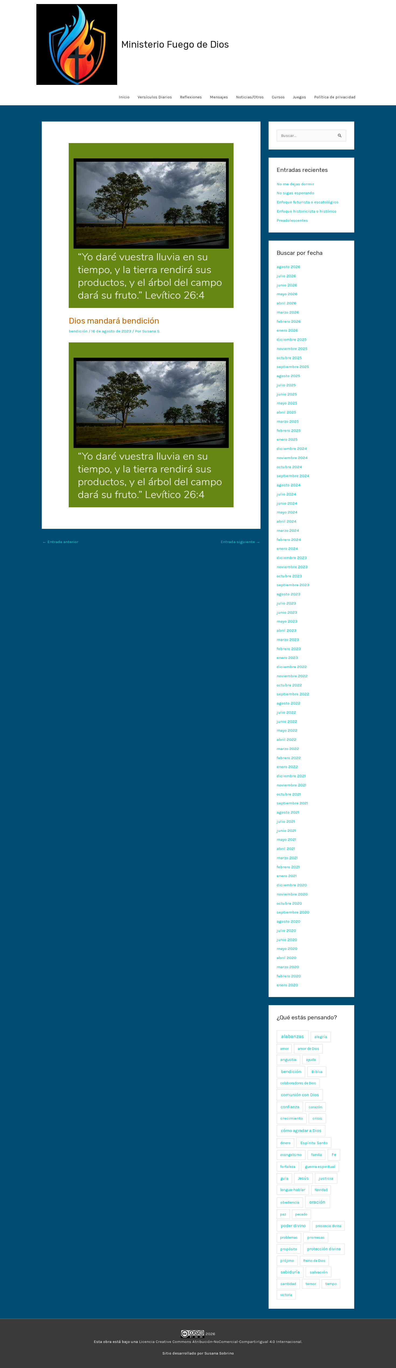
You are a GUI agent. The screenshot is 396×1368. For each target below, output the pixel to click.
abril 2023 (286, 630)
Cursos (278, 97)
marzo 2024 (288, 530)
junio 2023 (287, 612)
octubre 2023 (289, 576)
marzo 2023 (288, 639)
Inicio (124, 97)
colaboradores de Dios (298, 1083)
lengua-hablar (292, 1190)
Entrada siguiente (240, 541)
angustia (288, 1059)
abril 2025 (286, 412)
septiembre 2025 (293, 366)
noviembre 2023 (292, 566)
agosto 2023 (288, 594)
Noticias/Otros (250, 97)
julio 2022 (286, 712)
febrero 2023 (289, 648)
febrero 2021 (288, 866)
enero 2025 (287, 439)
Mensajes (219, 97)
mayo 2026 (287, 293)
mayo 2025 (287, 403)
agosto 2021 (288, 812)
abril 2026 (286, 303)
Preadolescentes (292, 220)
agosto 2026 (288, 266)
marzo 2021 (287, 857)
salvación (319, 1272)
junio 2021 (286, 830)
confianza (290, 1107)
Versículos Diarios (155, 97)
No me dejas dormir (295, 184)
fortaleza (287, 1166)
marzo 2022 (288, 748)
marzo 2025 (288, 421)
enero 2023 (287, 657)
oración (317, 1202)
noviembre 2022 (292, 675)
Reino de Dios (314, 1261)
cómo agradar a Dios (301, 1130)
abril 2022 (286, 739)
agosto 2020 (288, 921)
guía (284, 1178)
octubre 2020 (289, 903)
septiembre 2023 (293, 584)
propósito (288, 1249)
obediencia (289, 1202)
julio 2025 (286, 385)
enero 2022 (287, 766)
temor (310, 1284)
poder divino (293, 1225)
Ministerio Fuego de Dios (175, 44)
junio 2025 (287, 394)
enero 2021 (287, 875)
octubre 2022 (289, 685)
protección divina (324, 1249)
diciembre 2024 (292, 448)
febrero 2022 (289, 757)
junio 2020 (287, 939)
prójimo (287, 1260)
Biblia (316, 1071)
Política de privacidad (335, 97)
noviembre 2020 (292, 894)
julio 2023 (286, 603)
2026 (209, 1333)
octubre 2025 (289, 357)
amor (284, 1049)
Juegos (299, 97)
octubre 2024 (289, 466)
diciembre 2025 (292, 339)
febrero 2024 (289, 539)
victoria (286, 1295)
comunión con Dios (300, 1094)
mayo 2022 (287, 730)
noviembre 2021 (292, 785)
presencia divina (328, 1226)
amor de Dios (308, 1049)
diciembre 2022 (292, 666)
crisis (317, 1118)
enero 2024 (287, 548)
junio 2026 (287, 285)
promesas (316, 1237)
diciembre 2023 (292, 557)
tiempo (331, 1284)
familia (316, 1155)
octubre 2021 (289, 794)
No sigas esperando (295, 192)
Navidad (321, 1190)
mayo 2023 (287, 621)
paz (283, 1214)
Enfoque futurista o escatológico (307, 202)
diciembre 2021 (291, 775)
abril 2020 (286, 957)
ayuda (311, 1059)
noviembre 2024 (292, 457)
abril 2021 (286, 848)
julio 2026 (286, 275)
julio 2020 (286, 930)
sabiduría (290, 1272)
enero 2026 (287, 330)
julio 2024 (286, 494)
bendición (78, 331)
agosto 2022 (288, 703)
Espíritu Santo (314, 1142)
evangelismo (291, 1154)
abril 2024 (286, 521)
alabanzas (292, 1036)
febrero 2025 (289, 430)
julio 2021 (286, 821)
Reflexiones (191, 97)
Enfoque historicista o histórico (306, 211)
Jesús (303, 1178)
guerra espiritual (320, 1166)
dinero (285, 1143)
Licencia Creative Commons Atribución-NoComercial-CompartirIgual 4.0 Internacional (220, 1341)
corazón (315, 1107)
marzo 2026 (288, 312)
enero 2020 (287, 984)
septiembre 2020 (293, 912)
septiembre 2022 (293, 694)
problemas (289, 1237)
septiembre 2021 (292, 803)
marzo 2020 (288, 966)
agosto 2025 (288, 375)
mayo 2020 (287, 948)
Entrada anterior (60, 541)
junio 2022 (287, 721)
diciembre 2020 (292, 885)
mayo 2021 (286, 839)
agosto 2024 (288, 484)
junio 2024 (287, 503)
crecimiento (291, 1118)
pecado (301, 1214)
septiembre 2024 (293, 475)
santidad (288, 1284)
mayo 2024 (287, 512)
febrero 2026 (289, 321)
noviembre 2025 (292, 348)
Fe (334, 1154)
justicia (326, 1178)
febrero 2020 (289, 976)
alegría (320, 1036)
